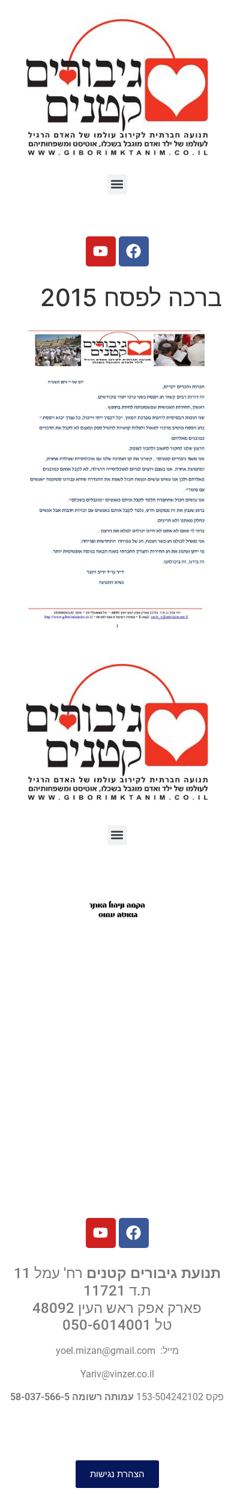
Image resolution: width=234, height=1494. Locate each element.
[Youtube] (101, 251)
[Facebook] (134, 251)
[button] (117, 184)
